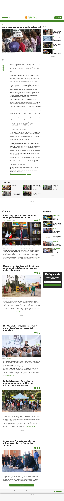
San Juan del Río (56, 215)
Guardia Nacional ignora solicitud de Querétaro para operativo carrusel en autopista (16, 194)
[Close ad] (63, 494)
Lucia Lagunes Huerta (9, 59)
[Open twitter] (5, 17)
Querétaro (55, 222)
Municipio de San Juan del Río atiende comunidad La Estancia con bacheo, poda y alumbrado (21, 268)
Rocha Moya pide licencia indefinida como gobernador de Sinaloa (20, 216)
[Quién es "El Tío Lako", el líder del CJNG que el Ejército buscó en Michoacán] (27, 193)
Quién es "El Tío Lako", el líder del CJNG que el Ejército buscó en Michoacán (37, 194)
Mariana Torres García (7, 220)
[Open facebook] (3, 17)
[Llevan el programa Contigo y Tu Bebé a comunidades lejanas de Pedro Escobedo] (47, 250)
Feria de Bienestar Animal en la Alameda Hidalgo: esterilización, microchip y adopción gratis (18, 383)
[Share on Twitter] (3, 68)
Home (3, 24)
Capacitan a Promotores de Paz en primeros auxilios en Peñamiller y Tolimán (19, 443)
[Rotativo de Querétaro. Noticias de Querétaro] (31, 17)
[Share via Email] (3, 70)
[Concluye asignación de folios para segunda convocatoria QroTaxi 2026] (47, 217)
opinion (11, 174)
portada (28, 174)
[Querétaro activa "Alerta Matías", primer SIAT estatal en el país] (47, 230)
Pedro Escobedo (57, 248)
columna (24, 174)
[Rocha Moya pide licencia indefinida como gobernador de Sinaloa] (21, 233)
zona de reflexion (17, 174)
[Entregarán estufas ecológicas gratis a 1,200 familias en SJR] (47, 187)
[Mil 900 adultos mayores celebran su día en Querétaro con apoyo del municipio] (21, 345)
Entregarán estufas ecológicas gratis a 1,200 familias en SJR (57, 188)
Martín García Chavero (7, 272)
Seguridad (55, 241)
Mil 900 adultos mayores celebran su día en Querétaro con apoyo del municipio (20, 328)
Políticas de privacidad (11, 490)
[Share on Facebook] (3, 66)
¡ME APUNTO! (52, 285)
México (54, 36)
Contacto (25, 490)
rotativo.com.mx (9, 358)
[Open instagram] (7, 17)
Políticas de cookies (19, 490)
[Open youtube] (9, 17)
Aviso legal (4, 490)
